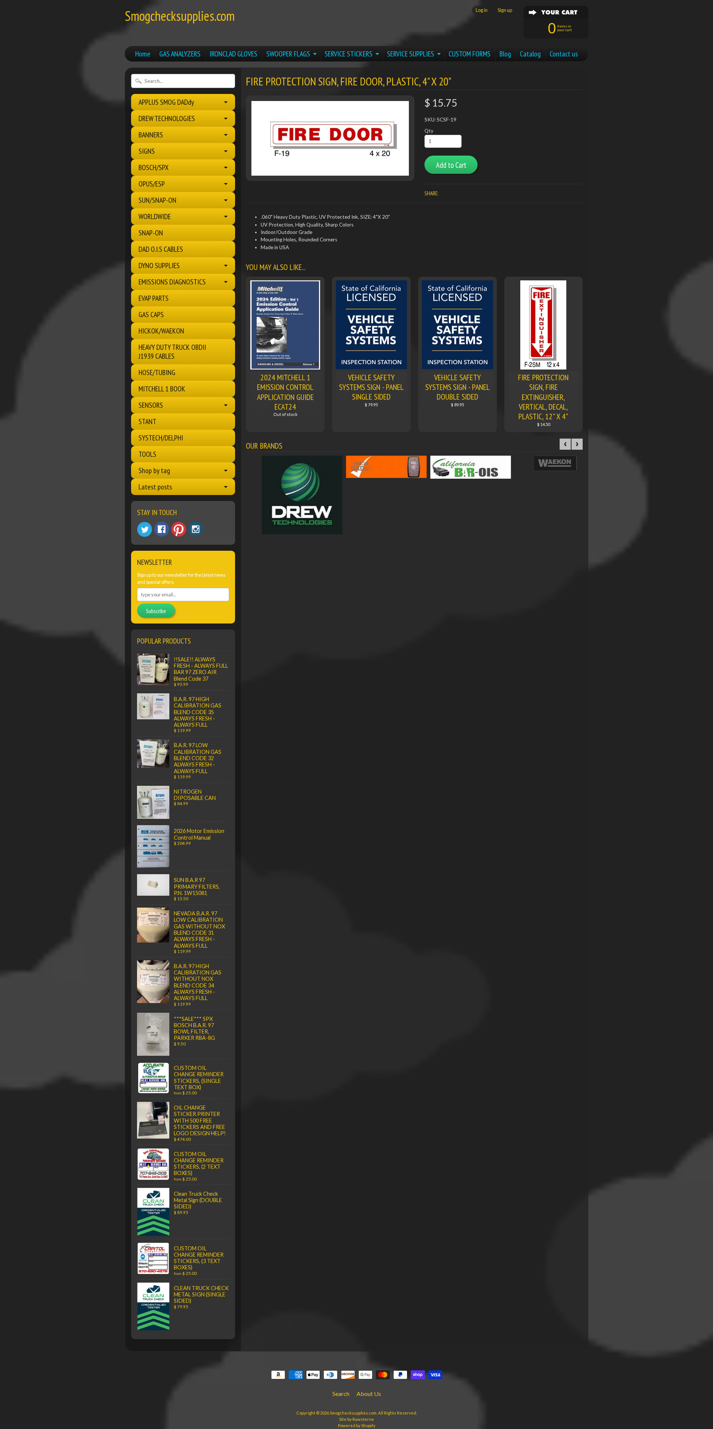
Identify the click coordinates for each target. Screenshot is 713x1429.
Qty (428, 131)
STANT (147, 421)
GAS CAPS (151, 314)
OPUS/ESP (152, 184)
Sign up (505, 10)
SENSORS (151, 405)
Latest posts (155, 487)
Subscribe (156, 611)
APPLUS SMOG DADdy (166, 102)
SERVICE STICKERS (348, 54)
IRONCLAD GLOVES (233, 54)
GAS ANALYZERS (180, 54)
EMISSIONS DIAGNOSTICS (172, 282)
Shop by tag (154, 470)
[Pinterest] (178, 529)
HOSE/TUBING (157, 372)
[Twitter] (144, 529)
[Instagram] (195, 529)
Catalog (530, 54)
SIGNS (147, 151)
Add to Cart (451, 165)
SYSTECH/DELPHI (161, 438)
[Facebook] (161, 529)
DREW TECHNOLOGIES (167, 118)
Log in (482, 10)
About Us (368, 1393)
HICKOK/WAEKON (161, 331)
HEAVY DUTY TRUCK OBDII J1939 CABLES (172, 351)
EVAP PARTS (154, 298)
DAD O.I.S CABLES (161, 249)
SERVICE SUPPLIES (410, 54)
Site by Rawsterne (356, 1419)
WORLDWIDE (155, 216)
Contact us (564, 54)
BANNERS (151, 135)
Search (340, 1393)
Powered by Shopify (356, 1425)
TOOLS (147, 454)
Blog (505, 54)
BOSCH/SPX (154, 167)
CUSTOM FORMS (470, 54)
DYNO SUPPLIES (159, 265)
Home (142, 54)
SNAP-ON (151, 233)
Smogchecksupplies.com (180, 16)
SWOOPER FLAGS (288, 54)
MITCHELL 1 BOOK (162, 389)
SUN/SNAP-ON (157, 200)
